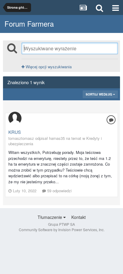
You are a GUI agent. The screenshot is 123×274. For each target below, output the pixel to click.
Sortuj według (99, 94)
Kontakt (78, 217)
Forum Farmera (29, 23)
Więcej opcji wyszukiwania (48, 66)
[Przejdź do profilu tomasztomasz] (14, 118)
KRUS (14, 132)
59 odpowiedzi (59, 190)
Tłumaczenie (50, 217)
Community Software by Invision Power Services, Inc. (61, 229)
